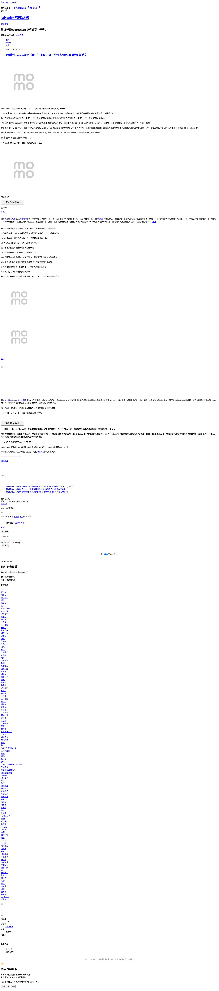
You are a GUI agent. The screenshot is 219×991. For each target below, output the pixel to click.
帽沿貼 (3, 595)
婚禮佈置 (4, 788)
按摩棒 (3, 849)
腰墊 (3, 756)
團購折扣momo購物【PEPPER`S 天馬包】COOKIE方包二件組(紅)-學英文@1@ (36, 492)
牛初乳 (3, 721)
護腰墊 (3, 759)
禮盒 (154, 222)
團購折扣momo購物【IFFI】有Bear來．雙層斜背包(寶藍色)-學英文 (46, 54)
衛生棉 (3, 860)
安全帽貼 (4, 614)
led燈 (3, 819)
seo (2, 870)
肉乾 (3, 647)
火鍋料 (3, 655)
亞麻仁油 (4, 715)
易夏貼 (3, 617)
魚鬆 (3, 212)
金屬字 (3, 813)
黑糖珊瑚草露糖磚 (8, 770)
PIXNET (92, 959)
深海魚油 (4, 723)
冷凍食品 (4, 661)
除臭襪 (7, 400)
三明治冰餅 (5, 609)
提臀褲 (3, 899)
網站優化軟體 (6, 773)
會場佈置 (4, 791)
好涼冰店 (4, 611)
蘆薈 (3, 875)
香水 (3, 884)
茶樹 (3, 881)
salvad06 (4, 504)
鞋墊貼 (3, 628)
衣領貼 (3, 592)
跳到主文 (4, 24)
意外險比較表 (6, 732)
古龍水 (3, 886)
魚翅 (3, 663)
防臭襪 (3, 606)
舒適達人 (4, 865)
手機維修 (4, 857)
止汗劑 (3, 622)
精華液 (3, 878)
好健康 (3, 710)
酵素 (3, 726)
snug (2, 359)
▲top (3, 527)
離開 (13, 986)
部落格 (8, 43)
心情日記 (19, 35)
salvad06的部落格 (15, 18)
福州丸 (3, 658)
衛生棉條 (4, 862)
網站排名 (4, 778)
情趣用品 (4, 846)
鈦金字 (3, 824)
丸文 (14, 219)
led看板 (4, 827)
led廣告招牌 (5, 816)
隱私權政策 (122, 959)
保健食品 (4, 713)
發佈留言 (5, 545)
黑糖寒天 (4, 767)
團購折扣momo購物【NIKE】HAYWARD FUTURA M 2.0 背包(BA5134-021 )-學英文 (39, 487)
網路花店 (4, 461)
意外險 (3, 729)
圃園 (3, 889)
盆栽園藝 (4, 740)
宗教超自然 (19, 523)
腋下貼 (3, 619)
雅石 (3, 743)
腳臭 (3, 600)
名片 (7, 45)
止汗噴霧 (4, 625)
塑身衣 (3, 892)
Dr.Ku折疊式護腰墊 (8, 748)
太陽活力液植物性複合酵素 (12, 765)
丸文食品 (23, 219)
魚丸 (3, 650)
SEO (2, 780)
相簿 (7, 40)
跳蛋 (3, 851)
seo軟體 (4, 775)
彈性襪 (3, 830)
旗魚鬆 (101, 219)
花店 (3, 783)
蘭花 (3, 745)
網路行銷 (4, 868)
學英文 (3, 476)
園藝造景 (4, 737)
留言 (21, 517)
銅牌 (3, 810)
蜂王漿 (3, 718)
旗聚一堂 (4, 633)
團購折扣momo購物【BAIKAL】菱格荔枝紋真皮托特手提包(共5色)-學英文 (35, 489)
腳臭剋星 (21, 400)
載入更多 (5, 531)
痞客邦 (16, 517)
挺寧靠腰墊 (5, 751)
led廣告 (4, 821)
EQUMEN (5, 897)
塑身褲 (3, 895)
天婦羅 (3, 652)
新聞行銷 (4, 873)
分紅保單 (4, 734)
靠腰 (3, 754)
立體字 (3, 808)
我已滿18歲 (5, 986)
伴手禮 (3, 641)
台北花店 (4, 794)
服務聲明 (131, 959)
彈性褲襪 (4, 835)
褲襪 (3, 832)
